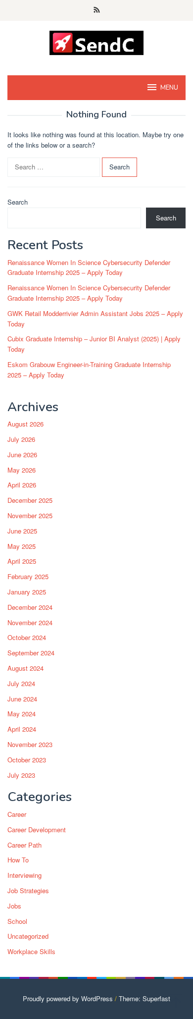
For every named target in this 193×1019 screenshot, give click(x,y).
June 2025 (22, 531)
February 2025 (27, 576)
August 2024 (25, 668)
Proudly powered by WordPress (68, 998)
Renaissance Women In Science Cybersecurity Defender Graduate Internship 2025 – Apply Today (88, 267)
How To (18, 859)
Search (17, 202)
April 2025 (21, 561)
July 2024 (21, 683)
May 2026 (21, 470)
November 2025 (29, 515)
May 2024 (21, 713)
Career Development (36, 829)
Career (16, 814)
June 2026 (22, 454)
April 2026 (21, 484)
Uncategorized (27, 936)
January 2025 (26, 591)
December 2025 (29, 500)
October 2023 (26, 759)
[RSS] (96, 10)
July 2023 (21, 775)
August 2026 (25, 424)
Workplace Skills (31, 951)
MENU (169, 87)
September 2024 (30, 652)
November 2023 (29, 744)
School (17, 921)
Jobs (14, 906)
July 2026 (21, 439)
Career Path (24, 845)
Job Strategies (28, 890)
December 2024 (29, 607)
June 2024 (22, 698)
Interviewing (24, 875)
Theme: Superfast (144, 998)
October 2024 (26, 637)
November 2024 (29, 622)
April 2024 (21, 729)
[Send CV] (96, 42)
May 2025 (21, 546)
